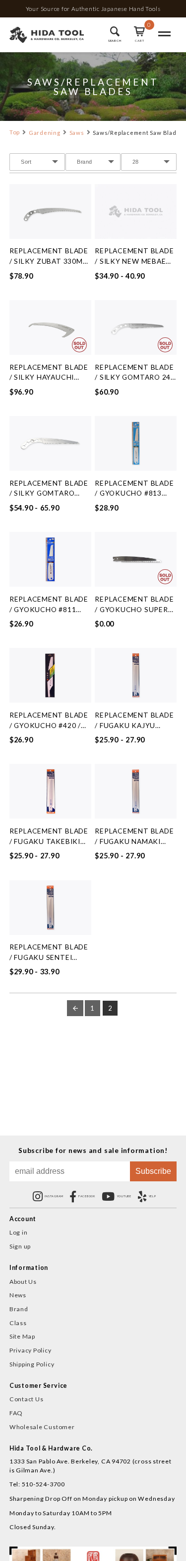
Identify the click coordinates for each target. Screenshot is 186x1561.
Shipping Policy (32, 1364)
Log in (18, 1232)
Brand (18, 1309)
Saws (76, 132)
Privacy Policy (30, 1350)
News (17, 1295)
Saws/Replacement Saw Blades (138, 132)
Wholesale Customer (42, 1427)
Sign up (20, 1246)
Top (14, 132)
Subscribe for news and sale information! (93, 1150)
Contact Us (26, 1399)
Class (18, 1323)
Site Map (22, 1336)
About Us (23, 1281)
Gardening (45, 132)
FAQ (16, 1413)
